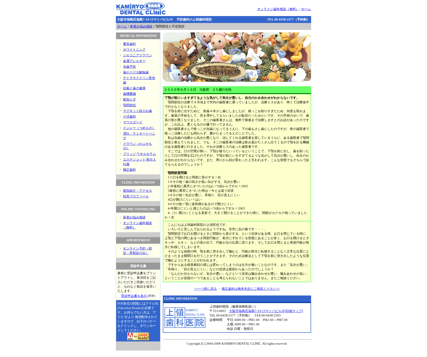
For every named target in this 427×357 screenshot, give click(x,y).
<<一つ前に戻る (205, 289)
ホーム (306, 9)
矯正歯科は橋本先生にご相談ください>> (251, 289)
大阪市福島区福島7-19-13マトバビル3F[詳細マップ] (266, 311)
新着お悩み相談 (141, 26)
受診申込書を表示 (134, 296)
